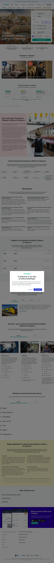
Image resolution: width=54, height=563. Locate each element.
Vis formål (30, 289)
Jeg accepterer (38, 289)
